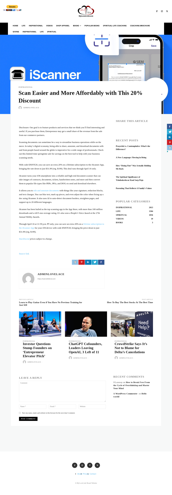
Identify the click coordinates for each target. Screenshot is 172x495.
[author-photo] (25, 362)
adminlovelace (31, 108)
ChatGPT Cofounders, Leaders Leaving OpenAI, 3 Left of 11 (85, 348)
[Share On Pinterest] (81, 262)
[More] (147, 128)
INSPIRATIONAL (26, 87)
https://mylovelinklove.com (47, 279)
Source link (24, 254)
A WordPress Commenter (125, 394)
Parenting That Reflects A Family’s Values (134, 188)
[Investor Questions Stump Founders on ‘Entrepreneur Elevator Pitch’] (40, 324)
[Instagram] (162, 11)
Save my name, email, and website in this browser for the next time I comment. (48, 413)
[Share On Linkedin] (88, 262)
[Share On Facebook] (101, 262)
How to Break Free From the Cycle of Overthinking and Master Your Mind (131, 385)
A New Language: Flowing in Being (131, 157)
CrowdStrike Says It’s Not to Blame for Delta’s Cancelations (131, 348)
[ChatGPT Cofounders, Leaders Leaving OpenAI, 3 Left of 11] (86, 324)
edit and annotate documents (46, 190)
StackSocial (24, 239)
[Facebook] (157, 11)
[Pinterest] (89, 465)
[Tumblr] (141, 128)
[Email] (135, 128)
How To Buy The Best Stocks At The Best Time (130, 302)
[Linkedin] (129, 128)
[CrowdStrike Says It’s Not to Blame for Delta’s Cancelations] (132, 324)
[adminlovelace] (21, 107)
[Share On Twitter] (95, 262)
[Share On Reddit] (75, 262)
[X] (167, 11)
